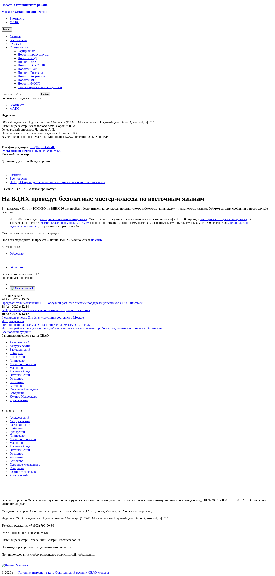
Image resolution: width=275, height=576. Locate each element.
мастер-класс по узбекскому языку (223, 219)
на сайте (97, 240)
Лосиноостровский (23, 364)
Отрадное (16, 378)
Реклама (15, 43)
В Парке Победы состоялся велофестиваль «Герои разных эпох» (46, 310)
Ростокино (17, 382)
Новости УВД (27, 58)
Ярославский (19, 400)
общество (16, 267)
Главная (15, 36)
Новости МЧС (27, 61)
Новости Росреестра (31, 76)
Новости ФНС (28, 80)
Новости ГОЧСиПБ (31, 65)
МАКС (14, 22)
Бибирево (16, 353)
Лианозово (17, 360)
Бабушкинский (20, 349)
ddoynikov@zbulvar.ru (46, 150)
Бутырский (17, 356)
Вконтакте (17, 18)
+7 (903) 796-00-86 (28, 148)
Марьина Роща (20, 371)
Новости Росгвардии (32, 72)
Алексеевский (19, 342)
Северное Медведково (25, 389)
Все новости (18, 40)
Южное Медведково (23, 396)
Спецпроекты (19, 47)
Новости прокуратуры (33, 54)
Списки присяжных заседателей (40, 87)
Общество (17, 253)
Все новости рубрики (16, 332)
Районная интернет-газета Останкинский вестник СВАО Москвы (63, 572)
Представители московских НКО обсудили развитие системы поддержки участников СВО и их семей (72, 303)
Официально (26, 51)
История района (13, 321)
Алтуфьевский (20, 346)
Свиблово (16, 385)
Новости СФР (27, 69)
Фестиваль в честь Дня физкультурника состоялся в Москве (43, 317)
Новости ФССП (29, 83)
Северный (17, 393)
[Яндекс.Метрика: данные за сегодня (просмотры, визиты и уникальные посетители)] (15, 565)
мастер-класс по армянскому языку (64, 222)
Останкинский (20, 375)
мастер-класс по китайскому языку (63, 219)
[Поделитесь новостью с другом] (22, 288)
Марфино (16, 367)
